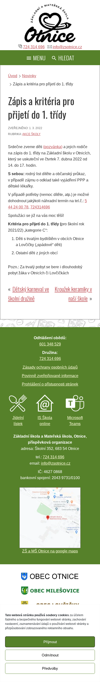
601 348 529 (50, 344)
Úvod (12, 76)
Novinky (29, 76)
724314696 (40, 207)
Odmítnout (50, 655)
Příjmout (50, 642)
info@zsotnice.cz (67, 47)
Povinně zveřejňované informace (50, 376)
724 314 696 (34, 47)
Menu (38, 57)
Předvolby (50, 668)
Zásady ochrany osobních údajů (50, 367)
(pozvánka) (52, 147)
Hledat (65, 57)
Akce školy (31, 134)
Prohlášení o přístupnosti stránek (50, 384)
